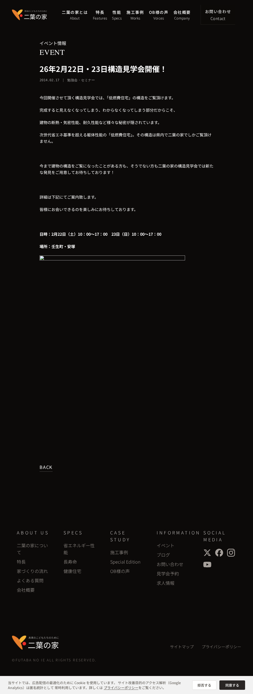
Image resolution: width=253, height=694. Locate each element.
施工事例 (119, 552)
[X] (207, 553)
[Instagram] (231, 553)
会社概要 (26, 590)
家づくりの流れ (32, 571)
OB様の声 (120, 571)
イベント (165, 545)
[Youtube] (207, 564)
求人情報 (165, 583)
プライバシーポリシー (221, 647)
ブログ (163, 554)
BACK (46, 467)
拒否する (204, 685)
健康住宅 (72, 571)
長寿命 (70, 561)
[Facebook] (219, 553)
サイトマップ (182, 647)
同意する (232, 685)
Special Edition (125, 561)
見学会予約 (168, 573)
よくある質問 (30, 580)
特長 (21, 561)
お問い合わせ (170, 564)
